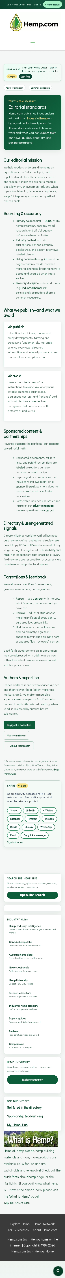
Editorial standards (40, 87)
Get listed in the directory (24, 1107)
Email (13, 835)
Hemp (9, 69)
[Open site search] (58, 1271)
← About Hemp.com (18, 745)
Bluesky (29, 827)
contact (49, 510)
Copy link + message (35, 835)
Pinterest (32, 818)
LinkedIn (30, 810)
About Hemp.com (14, 87)
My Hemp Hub (17, 1125)
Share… (14, 810)
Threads (49, 818)
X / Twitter (48, 810)
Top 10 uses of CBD (17, 1203)
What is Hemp (19, 1196)
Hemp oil (9, 1150)
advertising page (43, 505)
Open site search (32, 895)
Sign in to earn (15, 842)
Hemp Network (44, 1224)
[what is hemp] (31, 1139)
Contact (38, 598)
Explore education (32, 1079)
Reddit (13, 827)
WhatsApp (46, 827)
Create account (52, 4)
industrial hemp (37, 118)
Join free (25, 76)
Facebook (15, 818)
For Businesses (18, 1230)
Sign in (37, 4)
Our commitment (16, 735)
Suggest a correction (19, 725)
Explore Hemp (20, 1224)
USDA (48, 221)
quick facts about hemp (20, 1177)
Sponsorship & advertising (25, 1116)
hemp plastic (25, 1150)
